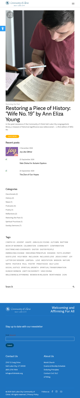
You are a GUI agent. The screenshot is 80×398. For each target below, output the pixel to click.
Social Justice (13, 267)
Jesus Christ (61, 257)
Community (43, 246)
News (8, 202)
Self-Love (54, 264)
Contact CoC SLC (51, 373)
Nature (66, 260)
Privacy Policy (32, 394)
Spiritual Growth (30, 267)
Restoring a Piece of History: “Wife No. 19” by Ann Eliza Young (38, 114)
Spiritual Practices (13, 221)
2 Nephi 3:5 (10, 242)
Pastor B (16, 264)
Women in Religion (39, 275)
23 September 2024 (27, 159)
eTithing (47, 377)
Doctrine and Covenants (18, 249)
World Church (49, 362)
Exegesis (51, 253)
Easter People (47, 249)
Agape (28, 242)
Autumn (55, 242)
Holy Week (22, 257)
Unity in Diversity (30, 271)
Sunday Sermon (13, 271)
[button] (2, 28)
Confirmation (57, 246)
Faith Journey (64, 253)
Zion (64, 275)
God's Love (11, 257)
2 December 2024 (26, 148)
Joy (70, 257)
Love (38, 260)
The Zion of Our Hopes (29, 174)
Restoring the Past (13, 104)
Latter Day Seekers (15, 260)
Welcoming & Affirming (17, 275)
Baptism (64, 242)
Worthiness (55, 275)
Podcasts (9, 206)
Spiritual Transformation (53, 267)
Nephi (8, 264)
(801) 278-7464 (12, 370)
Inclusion (33, 257)
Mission (57, 260)
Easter (35, 249)
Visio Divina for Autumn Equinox (33, 163)
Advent (20, 242)
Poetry (8, 210)
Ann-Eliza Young (41, 242)
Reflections (10, 214)
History (8, 198)
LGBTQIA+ (30, 260)
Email (11, 335)
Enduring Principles (36, 253)
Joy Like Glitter (26, 152)
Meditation (46, 260)
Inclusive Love (47, 257)
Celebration (30, 246)
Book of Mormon (14, 246)
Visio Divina (46, 271)
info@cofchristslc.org (14, 373)
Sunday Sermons (12, 225)
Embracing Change (15, 253)
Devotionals (10, 194)
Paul (24, 264)
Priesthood (42, 264)
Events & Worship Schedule (54, 366)
